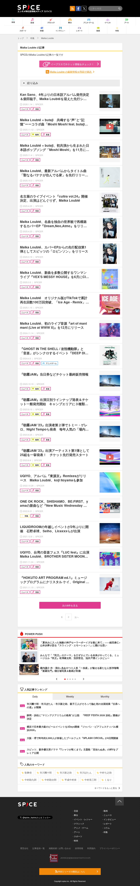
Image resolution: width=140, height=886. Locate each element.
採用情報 (79, 848)
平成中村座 (70, 779)
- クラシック (78, 823)
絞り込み (32, 83)
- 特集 (105, 832)
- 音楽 (75, 810)
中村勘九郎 (31, 779)
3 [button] (70, 679)
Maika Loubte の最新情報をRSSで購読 (71, 71)
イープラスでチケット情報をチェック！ (72, 64)
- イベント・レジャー (82, 819)
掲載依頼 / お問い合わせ (60, 848)
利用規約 (91, 848)
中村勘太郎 (51, 779)
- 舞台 (75, 815)
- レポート (107, 823)
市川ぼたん (86, 772)
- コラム (106, 827)
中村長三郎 (90, 779)
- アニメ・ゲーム (80, 827)
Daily (35, 696)
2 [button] (67, 679)
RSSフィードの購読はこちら (71, 871)
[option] (70, 657)
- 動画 (105, 810)
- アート (76, 832)
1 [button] (65, 679)
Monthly (105, 696)
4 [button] (72, 679)
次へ (77, 617)
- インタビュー (109, 819)
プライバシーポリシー (110, 848)
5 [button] (75, 679)
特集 (32, 38)
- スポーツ (77, 836)
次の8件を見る (70, 605)
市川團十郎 (46, 772)
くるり (108, 779)
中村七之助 (106, 772)
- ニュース (107, 815)
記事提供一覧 (38, 848)
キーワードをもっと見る (105, 787)
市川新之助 (66, 772)
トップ (21, 38)
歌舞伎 (28, 772)
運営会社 (24, 848)
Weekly (70, 696)
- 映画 (75, 840)
